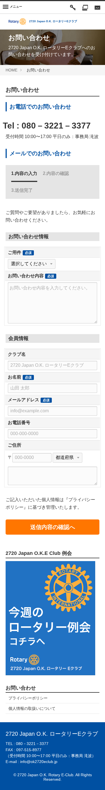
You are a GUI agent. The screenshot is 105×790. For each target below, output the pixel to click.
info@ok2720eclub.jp (38, 761)
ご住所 (14, 445)
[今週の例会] (85, 7)
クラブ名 (17, 354)
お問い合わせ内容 (26, 275)
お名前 (14, 377)
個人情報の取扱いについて (31, 708)
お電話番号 (19, 422)
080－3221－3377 (56, 125)
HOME (11, 70)
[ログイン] (73, 7)
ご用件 (14, 252)
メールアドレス (23, 399)
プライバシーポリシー (28, 698)
